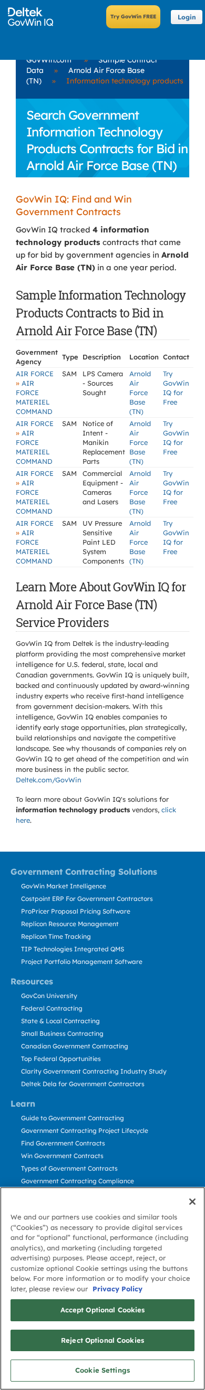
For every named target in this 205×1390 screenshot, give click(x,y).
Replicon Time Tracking (56, 936)
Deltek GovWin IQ (34, 16)
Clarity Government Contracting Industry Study (94, 1071)
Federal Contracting (52, 1008)
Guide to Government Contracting (72, 1118)
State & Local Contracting (60, 1021)
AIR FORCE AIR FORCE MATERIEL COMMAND (35, 392)
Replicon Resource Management (70, 924)
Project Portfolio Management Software (81, 961)
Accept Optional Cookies (102, 1310)
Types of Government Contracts (69, 1168)
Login (187, 17)
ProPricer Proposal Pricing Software (75, 911)
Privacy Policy (117, 1289)
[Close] (192, 1201)
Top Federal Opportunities (61, 1059)
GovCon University (49, 996)
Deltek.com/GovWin (48, 780)
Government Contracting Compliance (77, 1181)
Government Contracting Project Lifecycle (84, 1130)
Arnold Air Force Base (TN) (140, 392)
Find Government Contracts (63, 1143)
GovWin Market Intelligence (63, 886)
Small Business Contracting (62, 1033)
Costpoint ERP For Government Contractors (87, 899)
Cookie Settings (102, 1370)
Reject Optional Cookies (102, 1340)
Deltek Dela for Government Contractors (83, 1084)
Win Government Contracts (62, 1156)
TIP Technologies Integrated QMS (72, 949)
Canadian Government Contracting (74, 1046)
